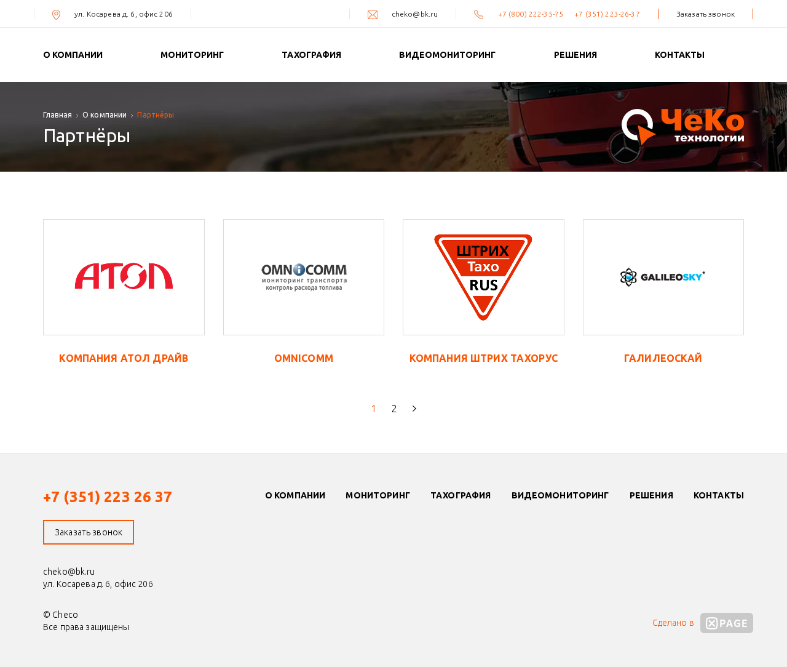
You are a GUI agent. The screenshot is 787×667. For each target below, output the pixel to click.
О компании (73, 55)
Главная (57, 115)
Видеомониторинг (447, 55)
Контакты (680, 55)
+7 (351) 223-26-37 (607, 14)
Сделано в (674, 623)
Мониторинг (192, 55)
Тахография (311, 55)
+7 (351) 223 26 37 (108, 497)
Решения (575, 55)
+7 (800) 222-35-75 (532, 14)
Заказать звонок (705, 14)
